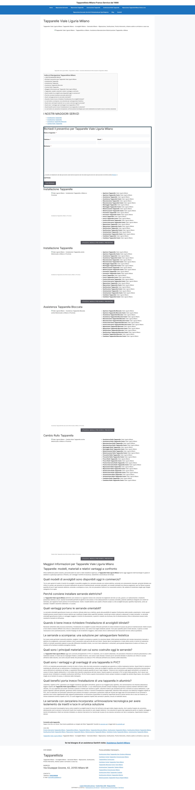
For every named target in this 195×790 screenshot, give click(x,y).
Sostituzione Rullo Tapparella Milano (54, 732)
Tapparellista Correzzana (106, 759)
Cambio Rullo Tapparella (52, 87)
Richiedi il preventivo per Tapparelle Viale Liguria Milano (60, 79)
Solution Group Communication (109, 787)
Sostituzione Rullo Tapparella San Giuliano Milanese (115, 754)
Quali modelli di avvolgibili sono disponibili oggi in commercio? (62, 93)
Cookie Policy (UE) (101, 786)
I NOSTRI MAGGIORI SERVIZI (53, 77)
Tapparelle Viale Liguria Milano (52, 736)
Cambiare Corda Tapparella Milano (117, 732)
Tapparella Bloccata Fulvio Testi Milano (111, 764)
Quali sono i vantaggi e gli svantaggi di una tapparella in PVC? (62, 105)
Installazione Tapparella (51, 83)
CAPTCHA (47, 178)
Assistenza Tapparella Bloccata (54, 85)
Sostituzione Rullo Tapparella (111, 7)
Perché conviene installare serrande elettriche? (58, 95)
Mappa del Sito (111, 786)
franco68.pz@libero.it (54, 777)
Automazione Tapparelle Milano (138, 732)
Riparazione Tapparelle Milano (75, 732)
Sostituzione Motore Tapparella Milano (139, 730)
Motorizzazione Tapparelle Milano (95, 732)
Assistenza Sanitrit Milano (118, 743)
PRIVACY (114, 175)
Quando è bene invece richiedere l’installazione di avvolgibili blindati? (64, 99)
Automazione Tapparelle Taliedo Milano (111, 767)
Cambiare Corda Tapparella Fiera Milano (111, 762)
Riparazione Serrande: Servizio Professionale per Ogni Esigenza (91, 12)
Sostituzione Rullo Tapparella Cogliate (110, 772)
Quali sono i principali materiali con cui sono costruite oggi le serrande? (65, 103)
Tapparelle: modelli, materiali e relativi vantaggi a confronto (61, 91)
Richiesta (47, 146)
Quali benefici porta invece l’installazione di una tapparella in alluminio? (65, 107)
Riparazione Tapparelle (77, 7)
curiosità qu (120, 724)
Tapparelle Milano (84, 730)
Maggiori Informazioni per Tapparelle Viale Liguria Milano (61, 89)
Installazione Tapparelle (51, 81)
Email (100, 139)
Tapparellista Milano (72, 730)
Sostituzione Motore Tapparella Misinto (111, 775)
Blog (113, 12)
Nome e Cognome (50, 133)
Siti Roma (121, 787)
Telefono (47, 139)
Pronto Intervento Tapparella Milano (54, 730)
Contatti (119, 12)
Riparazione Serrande (62, 7)
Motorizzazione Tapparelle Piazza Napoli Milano (113, 777)
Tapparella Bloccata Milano (99, 730)
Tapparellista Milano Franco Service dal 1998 (97, 3)
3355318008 (54, 775)
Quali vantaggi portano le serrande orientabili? (58, 97)
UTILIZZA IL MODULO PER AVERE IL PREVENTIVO (97, 242)
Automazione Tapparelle (93, 7)
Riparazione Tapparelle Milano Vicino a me (134, 7)
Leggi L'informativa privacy (87, 786)
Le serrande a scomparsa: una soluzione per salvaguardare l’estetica (64, 101)
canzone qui (104, 724)
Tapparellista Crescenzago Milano (109, 770)
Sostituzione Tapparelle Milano (117, 730)
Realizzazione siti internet (93, 787)
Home (51, 7)
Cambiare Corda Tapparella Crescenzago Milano (114, 757)
